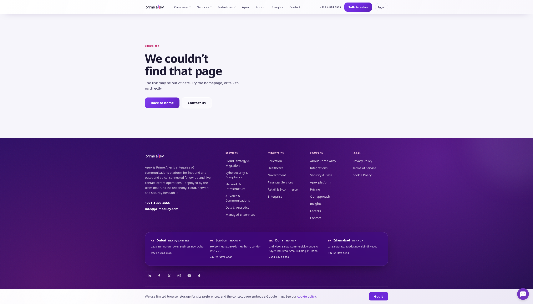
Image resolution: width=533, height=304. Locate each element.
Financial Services (280, 182)
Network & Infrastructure (235, 186)
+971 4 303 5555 (330, 7)
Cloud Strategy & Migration (237, 163)
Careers (315, 211)
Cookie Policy (362, 175)
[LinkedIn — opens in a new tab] (149, 276)
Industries (225, 7)
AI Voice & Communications (237, 198)
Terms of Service (364, 168)
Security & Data (321, 175)
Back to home (162, 103)
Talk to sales (358, 7)
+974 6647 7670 (279, 257)
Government (277, 175)
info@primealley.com (161, 209)
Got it (378, 296)
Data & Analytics (237, 207)
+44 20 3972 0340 (221, 257)
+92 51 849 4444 (338, 252)
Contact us (197, 103)
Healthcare (275, 168)
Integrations (319, 168)
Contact (294, 7)
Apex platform (320, 182)
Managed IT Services (240, 214)
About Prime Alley (323, 161)
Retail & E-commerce (283, 189)
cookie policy (306, 296)
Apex (245, 7)
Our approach (320, 196)
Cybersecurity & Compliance (236, 174)
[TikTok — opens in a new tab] (199, 276)
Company (181, 7)
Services (203, 7)
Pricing (260, 7)
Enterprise (275, 196)
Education (275, 161)
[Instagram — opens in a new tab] (179, 276)
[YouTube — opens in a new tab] (189, 276)
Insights (277, 7)
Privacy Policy (362, 161)
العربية (381, 7)
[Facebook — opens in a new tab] (159, 276)
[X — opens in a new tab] (169, 276)
